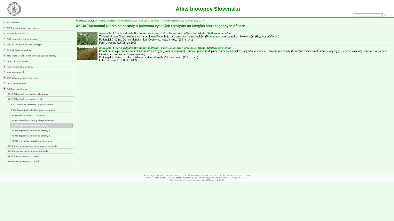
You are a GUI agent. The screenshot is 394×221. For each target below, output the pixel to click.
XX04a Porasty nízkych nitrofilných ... (30, 115)
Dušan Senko (159, 178)
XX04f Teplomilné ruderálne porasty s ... (32, 141)
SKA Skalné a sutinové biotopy (22, 78)
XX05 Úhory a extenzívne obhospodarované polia (32, 146)
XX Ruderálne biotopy (17, 89)
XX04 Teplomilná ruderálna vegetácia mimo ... (33, 110)
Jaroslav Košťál (183, 178)
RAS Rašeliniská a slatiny (19, 67)
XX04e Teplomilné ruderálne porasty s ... (32, 136)
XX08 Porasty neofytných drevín (24, 161)
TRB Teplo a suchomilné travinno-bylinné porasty (31, 56)
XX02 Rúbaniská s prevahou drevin (25, 99)
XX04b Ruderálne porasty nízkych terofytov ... (35, 120)
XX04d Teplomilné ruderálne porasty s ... (32, 131)
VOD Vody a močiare (17, 34)
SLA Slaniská (13, 22)
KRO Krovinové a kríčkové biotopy (24, 45)
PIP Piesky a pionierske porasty (22, 28)
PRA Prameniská (15, 72)
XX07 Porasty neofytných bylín (23, 156)
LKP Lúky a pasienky (17, 61)
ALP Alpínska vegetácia (18, 50)
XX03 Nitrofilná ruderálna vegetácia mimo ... (32, 105)
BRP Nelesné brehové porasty (21, 39)
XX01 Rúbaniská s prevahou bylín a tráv (28, 94)
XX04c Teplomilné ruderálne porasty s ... (32, 125)
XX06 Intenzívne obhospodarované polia (28, 151)
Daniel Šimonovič (210, 180)
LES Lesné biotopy (16, 83)
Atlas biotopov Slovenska (208, 9)
